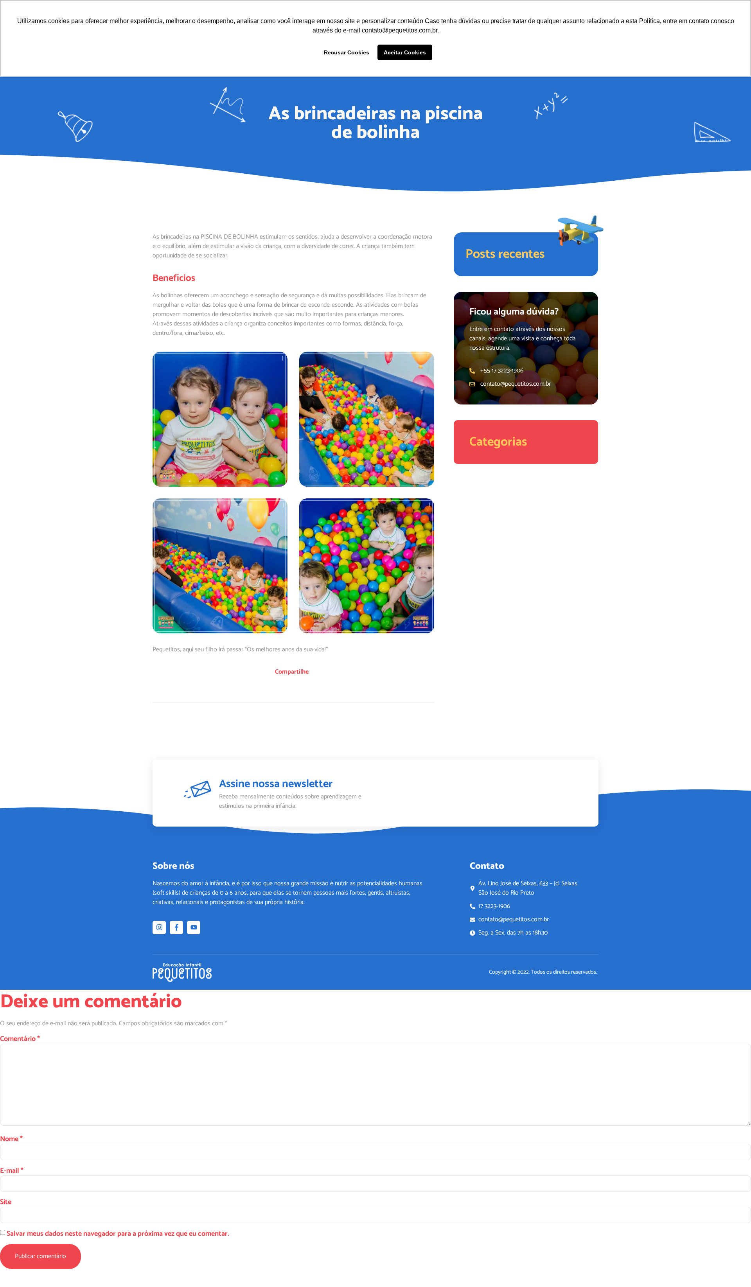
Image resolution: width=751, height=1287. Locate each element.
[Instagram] (159, 927)
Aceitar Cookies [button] (405, 52)
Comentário (20, 1039)
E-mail (11, 1170)
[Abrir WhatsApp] (731, 1267)
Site (5, 1202)
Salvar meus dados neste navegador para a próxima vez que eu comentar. (118, 1233)
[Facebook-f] (176, 927)
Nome (11, 1139)
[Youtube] (193, 927)
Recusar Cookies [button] (346, 52)
